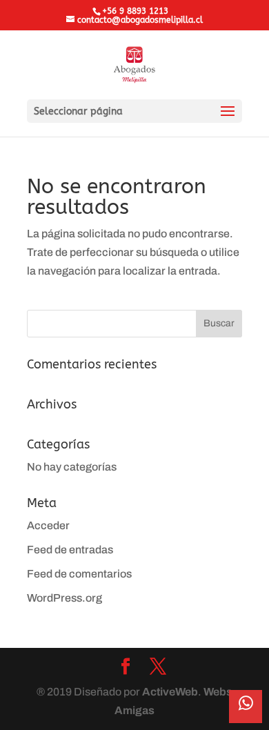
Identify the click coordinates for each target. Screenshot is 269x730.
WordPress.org (64, 598)
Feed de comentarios (79, 574)
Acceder (48, 525)
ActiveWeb (170, 692)
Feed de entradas (70, 549)
